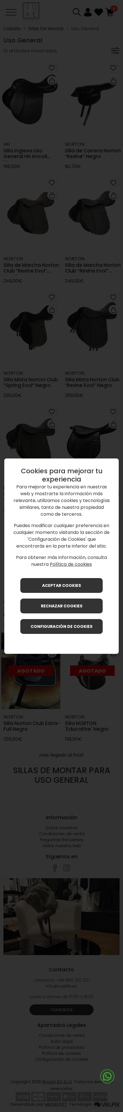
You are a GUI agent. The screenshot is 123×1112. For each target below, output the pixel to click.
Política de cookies (71, 564)
